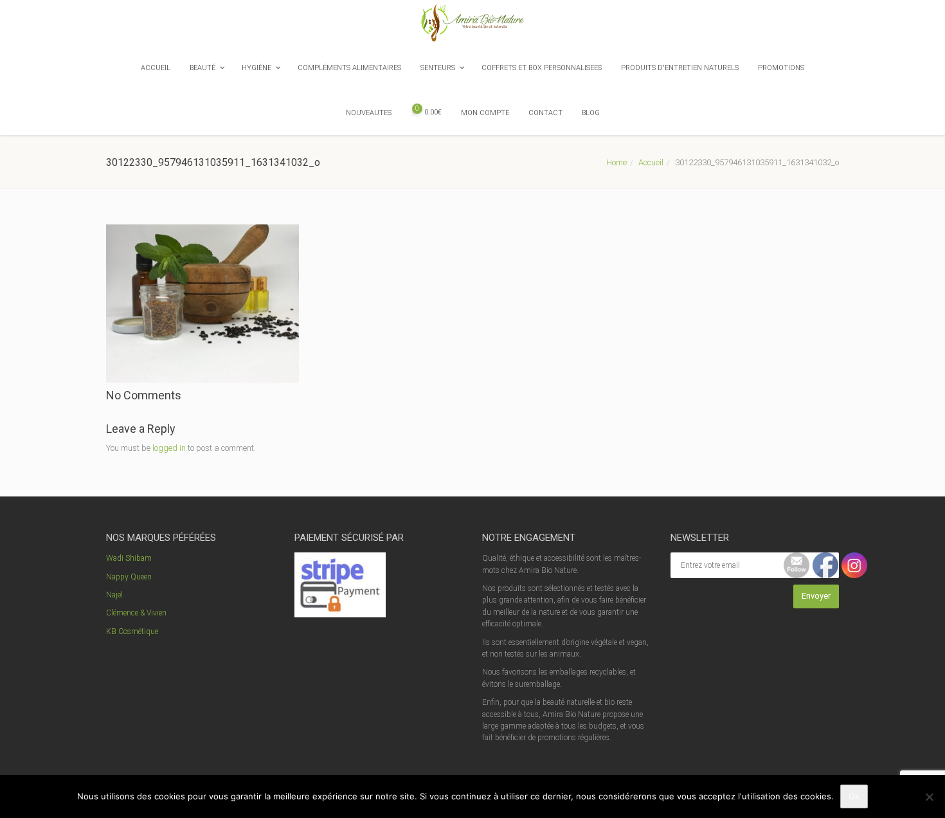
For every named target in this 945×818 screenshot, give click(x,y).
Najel (114, 594)
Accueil (650, 162)
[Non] (929, 796)
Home (616, 162)
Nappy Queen (129, 576)
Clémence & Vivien (136, 612)
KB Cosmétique (132, 631)
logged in (169, 448)
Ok (854, 796)
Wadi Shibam (129, 558)
